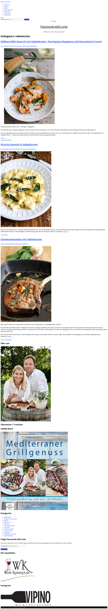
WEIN (5, 8)
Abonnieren (4, 549)
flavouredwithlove (31, 46)
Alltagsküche (7, 517)
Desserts (6, 524)
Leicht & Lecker (8, 530)
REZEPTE (6, 4)
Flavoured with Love (54, 26)
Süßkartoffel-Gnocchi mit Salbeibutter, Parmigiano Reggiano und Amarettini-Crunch (51, 41)
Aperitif (6, 520)
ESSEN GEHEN (8, 10)
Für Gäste (7, 527)
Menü (2, 17)
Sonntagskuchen (8, 535)
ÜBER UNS (7, 11)
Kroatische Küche (9, 529)
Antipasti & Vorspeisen (10, 519)
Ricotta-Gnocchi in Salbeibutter (19, 144)
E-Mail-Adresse (5, 546)
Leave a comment (6, 140)
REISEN (6, 6)
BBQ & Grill (7, 522)
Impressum (7, 13)
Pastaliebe (7, 532)
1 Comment (4, 235)
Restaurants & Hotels (10, 534)
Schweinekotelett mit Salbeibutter (21, 239)
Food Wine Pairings (9, 525)
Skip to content (5, 2)
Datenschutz (7, 15)
